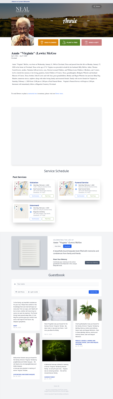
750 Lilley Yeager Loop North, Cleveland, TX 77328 (41, 214)
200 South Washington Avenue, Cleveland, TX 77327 (42, 191)
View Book (58, 246)
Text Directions (35, 196)
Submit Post (93, 292)
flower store (59, 93)
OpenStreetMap (58, 394)
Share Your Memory (92, 262)
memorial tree (32, 93)
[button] (21, 186)
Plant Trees (48, 196)
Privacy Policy (51, 391)
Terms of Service (61, 391)
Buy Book (67, 246)
